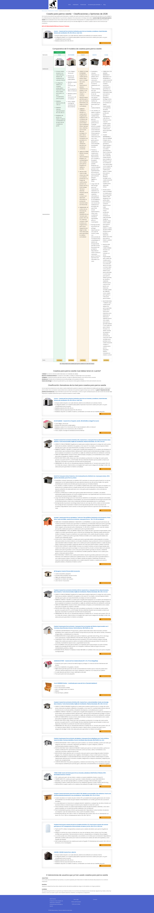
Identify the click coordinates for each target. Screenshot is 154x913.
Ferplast (83, 54)
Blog (104, 4)
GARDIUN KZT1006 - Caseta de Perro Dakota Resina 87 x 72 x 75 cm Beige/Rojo (76, 661)
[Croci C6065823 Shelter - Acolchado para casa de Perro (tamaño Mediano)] (48, 687)
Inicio (69, 4)
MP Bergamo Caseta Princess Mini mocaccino (67, 571)
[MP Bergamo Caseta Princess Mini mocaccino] (48, 573)
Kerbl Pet (95, 54)
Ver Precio (59, 360)
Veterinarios (75, 4)
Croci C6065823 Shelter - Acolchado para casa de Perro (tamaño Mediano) (75, 683)
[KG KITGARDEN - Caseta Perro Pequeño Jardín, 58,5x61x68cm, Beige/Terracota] (71, 61)
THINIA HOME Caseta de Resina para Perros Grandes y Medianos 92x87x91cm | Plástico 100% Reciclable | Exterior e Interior (80, 773)
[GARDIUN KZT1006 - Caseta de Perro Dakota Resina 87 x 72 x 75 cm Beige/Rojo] (48, 665)
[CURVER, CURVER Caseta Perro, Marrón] (48, 855)
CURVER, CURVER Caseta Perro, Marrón (65, 852)
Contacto (95, 899)
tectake (106, 54)
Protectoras (83, 4)
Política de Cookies (76, 904)
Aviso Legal (76, 899)
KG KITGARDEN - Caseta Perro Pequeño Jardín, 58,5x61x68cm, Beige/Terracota (76, 421)
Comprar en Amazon (105, 43)
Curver (59, 54)
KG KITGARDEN (71, 54)
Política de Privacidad (76, 901)
